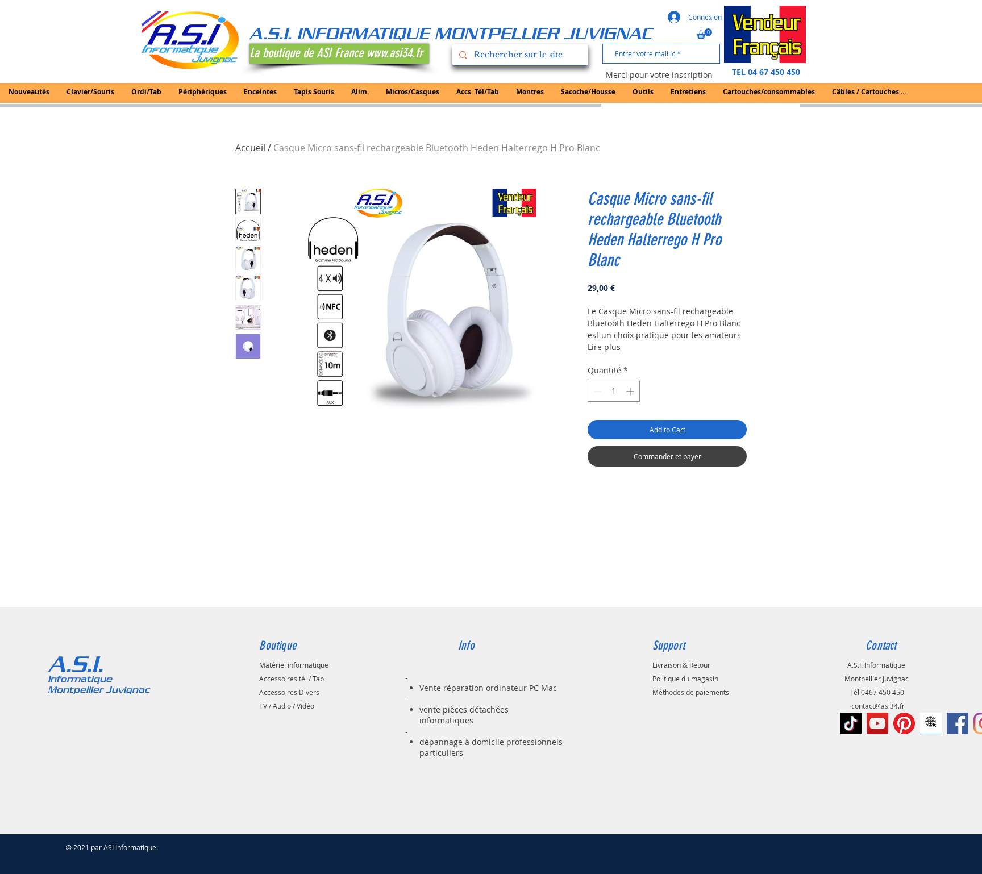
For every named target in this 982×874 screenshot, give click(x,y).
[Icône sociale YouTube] (877, 723)
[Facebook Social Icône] (957, 723)
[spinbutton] (614, 391)
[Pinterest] (904, 723)
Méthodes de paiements (690, 692)
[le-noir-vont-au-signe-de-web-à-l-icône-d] (931, 723)
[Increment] (631, 391)
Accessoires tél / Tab (291, 678)
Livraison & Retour (681, 664)
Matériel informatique (293, 664)
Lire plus (604, 347)
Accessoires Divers (289, 692)
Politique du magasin (685, 678)
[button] (704, 33)
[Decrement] (596, 391)
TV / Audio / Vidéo (286, 705)
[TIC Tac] (851, 723)
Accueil (250, 147)
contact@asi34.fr (878, 705)
